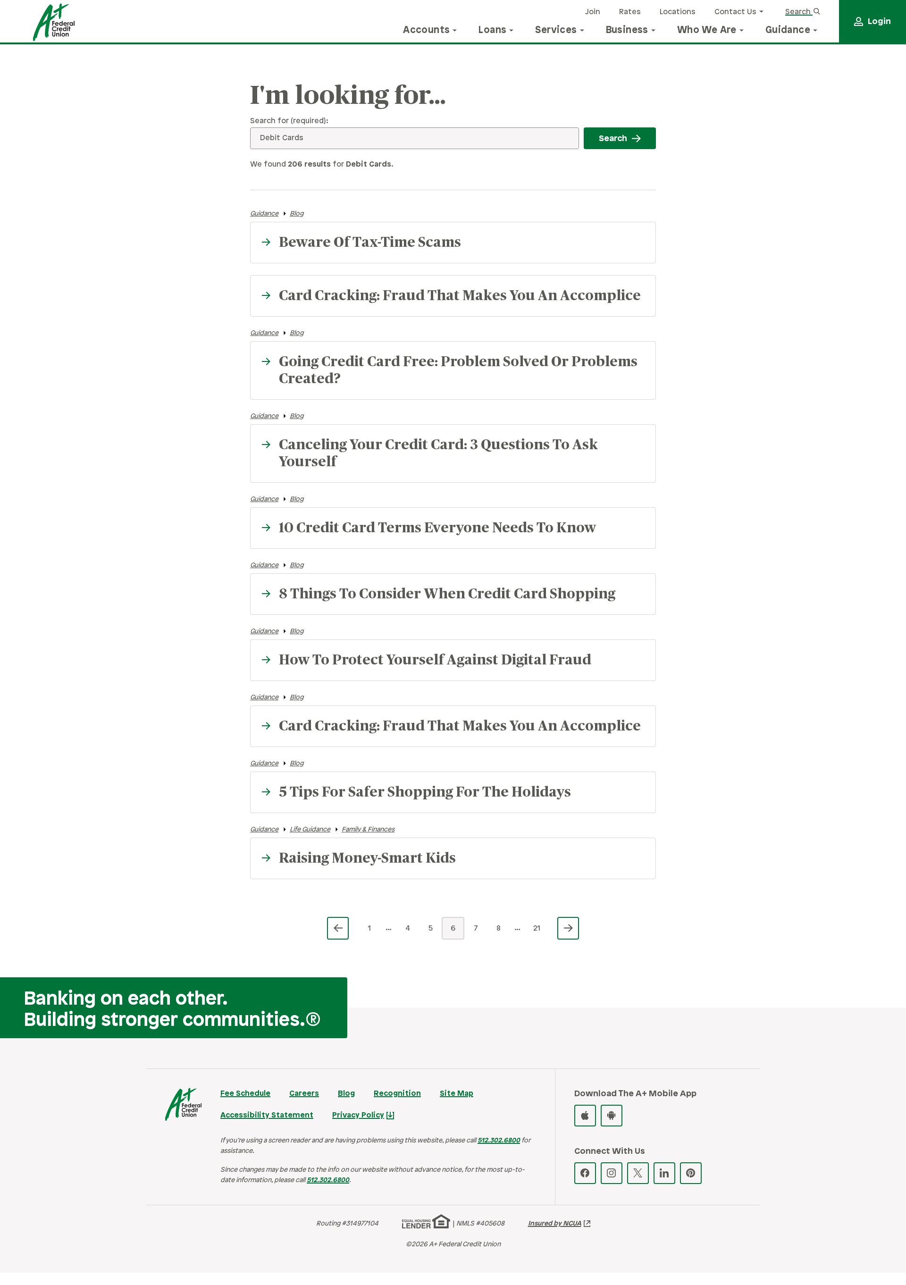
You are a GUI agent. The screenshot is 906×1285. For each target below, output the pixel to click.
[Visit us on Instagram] (611, 1173)
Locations (678, 12)
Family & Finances (368, 829)
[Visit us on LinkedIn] (664, 1173)
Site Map (456, 1094)
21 (536, 928)
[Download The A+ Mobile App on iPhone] (585, 1115)
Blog (296, 214)
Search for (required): (289, 121)
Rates (630, 12)
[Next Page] (568, 928)
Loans (492, 30)
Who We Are (707, 30)
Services (556, 30)
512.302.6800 (499, 1140)
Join (592, 12)
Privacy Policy (358, 1115)
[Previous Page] (338, 928)
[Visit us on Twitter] (638, 1173)
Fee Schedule (245, 1094)
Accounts (426, 30)
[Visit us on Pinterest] (691, 1173)
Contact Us (735, 12)
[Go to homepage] (54, 22)
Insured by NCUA (554, 1223)
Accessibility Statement (266, 1115)
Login (879, 21)
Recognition (397, 1094)
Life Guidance (310, 829)
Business (627, 30)
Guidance (787, 30)
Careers (304, 1094)
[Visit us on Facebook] (585, 1173)
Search (799, 12)
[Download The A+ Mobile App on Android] (611, 1115)
